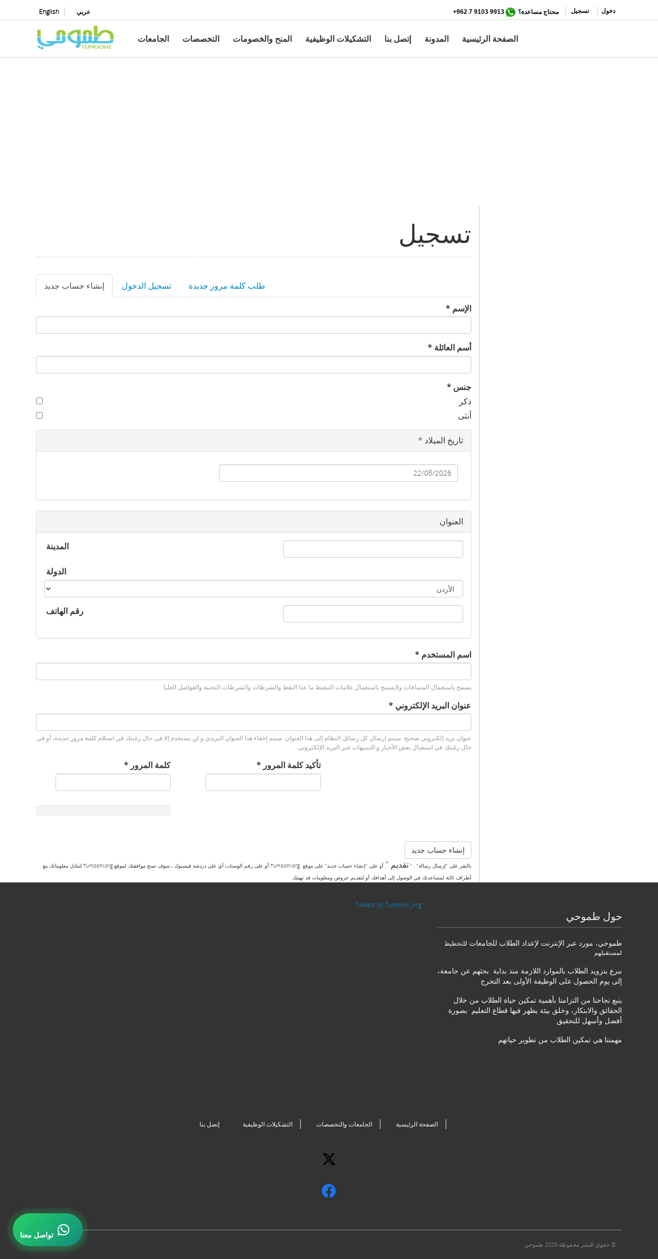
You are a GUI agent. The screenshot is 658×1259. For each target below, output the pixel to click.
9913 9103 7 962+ (478, 11)
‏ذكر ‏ (464, 401)
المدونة (437, 38)
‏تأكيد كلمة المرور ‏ (289, 765)
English (49, 11)
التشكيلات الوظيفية (338, 38)
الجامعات (153, 38)
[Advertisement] (329, 134)
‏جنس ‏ (459, 386)
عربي (83, 11)
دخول (608, 10)
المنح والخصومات (262, 38)
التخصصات (201, 38)
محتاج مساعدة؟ (538, 11)
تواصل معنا (36, 1235)
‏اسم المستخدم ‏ (443, 654)
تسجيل (580, 10)
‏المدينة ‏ (56, 546)
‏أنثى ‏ (463, 415)
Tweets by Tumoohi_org (388, 904)
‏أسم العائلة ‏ (449, 347)
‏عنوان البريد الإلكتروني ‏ (430, 705)
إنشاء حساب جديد (70, 288)
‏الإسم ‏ (458, 308)
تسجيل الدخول (146, 285)
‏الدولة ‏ (55, 571)
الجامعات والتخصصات (344, 1124)
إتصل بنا (398, 38)
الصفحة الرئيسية (490, 38)
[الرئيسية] (79, 37)
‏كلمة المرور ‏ (147, 765)
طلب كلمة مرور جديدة (227, 285)
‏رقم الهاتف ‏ (64, 610)
